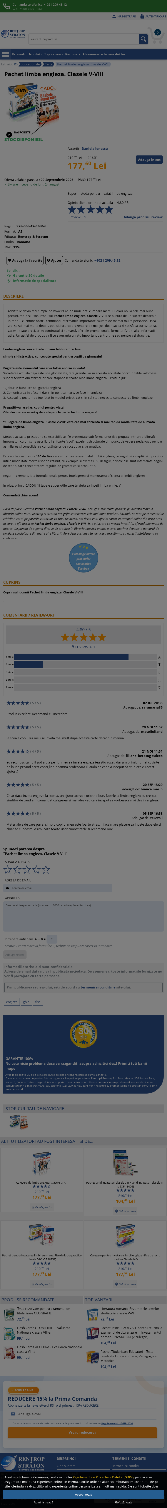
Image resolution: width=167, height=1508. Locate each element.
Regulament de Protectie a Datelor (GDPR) (103, 1477)
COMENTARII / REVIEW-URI (28, 615)
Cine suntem (66, 1466)
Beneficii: (13, 270)
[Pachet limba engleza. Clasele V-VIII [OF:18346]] (19, 1124)
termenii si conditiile (98, 987)
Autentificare (153, 16)
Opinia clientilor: (80, 202)
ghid (26, 1002)
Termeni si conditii (126, 1466)
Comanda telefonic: (79, 260)
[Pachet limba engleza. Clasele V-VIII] (35, 130)
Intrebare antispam (19, 939)
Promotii (19, 54)
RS (16, 64)
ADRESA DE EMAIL (18, 880)
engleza (11, 1002)
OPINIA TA (12, 898)
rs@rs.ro (39, 1085)
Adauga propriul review (143, 217)
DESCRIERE (13, 296)
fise (37, 1002)
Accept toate (83, 1494)
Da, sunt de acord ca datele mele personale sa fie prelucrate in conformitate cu (73, 1423)
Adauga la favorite (25, 260)
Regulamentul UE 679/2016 (117, 1423)
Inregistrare (123, 16)
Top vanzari (53, 54)
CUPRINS (11, 582)
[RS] (13, 34)
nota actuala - (105, 202)
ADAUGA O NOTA (17, 862)
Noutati (35, 54)
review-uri (77, 217)
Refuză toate (123, 1502)
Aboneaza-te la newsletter (104, 54)
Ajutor (54, 260)
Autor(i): (74, 148)
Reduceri (72, 54)
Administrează (43, 1502)
